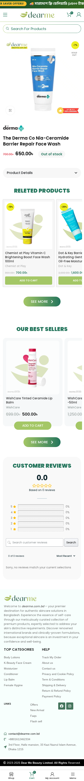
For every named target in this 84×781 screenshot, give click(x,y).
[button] (28, 280)
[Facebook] (61, 706)
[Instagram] (69, 706)
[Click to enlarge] (10, 110)
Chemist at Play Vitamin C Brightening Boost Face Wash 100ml (27, 257)
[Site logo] (37, 14)
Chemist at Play (15, 266)
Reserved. (51, 762)
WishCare (13, 407)
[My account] (78, 15)
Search (71, 542)
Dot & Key (64, 266)
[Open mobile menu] (5, 15)
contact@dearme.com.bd (24, 733)
